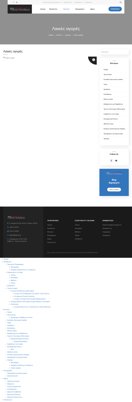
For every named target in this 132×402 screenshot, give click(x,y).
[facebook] (13, 2)
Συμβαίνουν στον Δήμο (111, 114)
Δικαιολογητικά (12, 376)
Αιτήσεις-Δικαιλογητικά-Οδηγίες (114, 129)
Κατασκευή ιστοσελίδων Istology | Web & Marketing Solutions (82, 252)
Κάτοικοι (59, 35)
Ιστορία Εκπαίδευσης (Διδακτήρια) (22, 291)
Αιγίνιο (77, 225)
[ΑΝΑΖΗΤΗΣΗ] (126, 52)
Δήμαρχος (10, 384)
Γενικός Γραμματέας (14, 386)
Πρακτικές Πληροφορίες (15, 264)
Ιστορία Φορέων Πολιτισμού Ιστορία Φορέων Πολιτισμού (30, 301)
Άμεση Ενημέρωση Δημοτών (51, 2)
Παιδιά (106, 69)
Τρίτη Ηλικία (108, 74)
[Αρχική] (20, 9)
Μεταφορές (15, 267)
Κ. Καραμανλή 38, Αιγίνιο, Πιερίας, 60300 (23, 223)
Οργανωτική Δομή (13, 381)
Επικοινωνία (115, 9)
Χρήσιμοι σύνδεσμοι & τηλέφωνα (22, 365)
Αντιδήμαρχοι (12, 389)
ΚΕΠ (12, 349)
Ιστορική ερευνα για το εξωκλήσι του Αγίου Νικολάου (32, 307)
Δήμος (49, 239)
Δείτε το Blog (114, 189)
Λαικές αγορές (16, 368)
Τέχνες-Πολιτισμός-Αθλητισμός (114, 109)
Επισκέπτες (51, 228)
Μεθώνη (78, 232)
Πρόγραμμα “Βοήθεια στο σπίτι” (22, 317)
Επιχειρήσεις (51, 235)
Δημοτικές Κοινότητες (14, 397)
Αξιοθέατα (78, 239)
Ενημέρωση (78, 2)
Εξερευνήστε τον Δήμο (15, 272)
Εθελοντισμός (108, 99)
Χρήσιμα (68, 35)
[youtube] (16, 2)
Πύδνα (77, 235)
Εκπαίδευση (107, 94)
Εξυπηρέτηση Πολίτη (111, 119)
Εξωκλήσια (14, 304)
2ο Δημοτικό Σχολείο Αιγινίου (24, 296)
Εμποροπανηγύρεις (20, 341)
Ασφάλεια (107, 89)
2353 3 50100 (14, 227)
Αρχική (51, 35)
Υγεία (105, 84)
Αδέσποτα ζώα (108, 124)
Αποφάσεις (88, 2)
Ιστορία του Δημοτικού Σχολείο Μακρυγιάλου (30, 299)
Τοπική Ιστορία (12, 288)
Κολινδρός (78, 228)
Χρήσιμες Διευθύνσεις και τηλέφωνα (23, 270)
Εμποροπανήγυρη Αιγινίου (20, 339)
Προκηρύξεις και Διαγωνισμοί (113, 134)
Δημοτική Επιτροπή (13, 394)
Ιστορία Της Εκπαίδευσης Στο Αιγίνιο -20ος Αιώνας (31, 293)
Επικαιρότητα (67, 2)
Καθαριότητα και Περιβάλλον (113, 104)
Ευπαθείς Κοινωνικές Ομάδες (113, 79)
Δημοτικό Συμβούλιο (14, 392)
